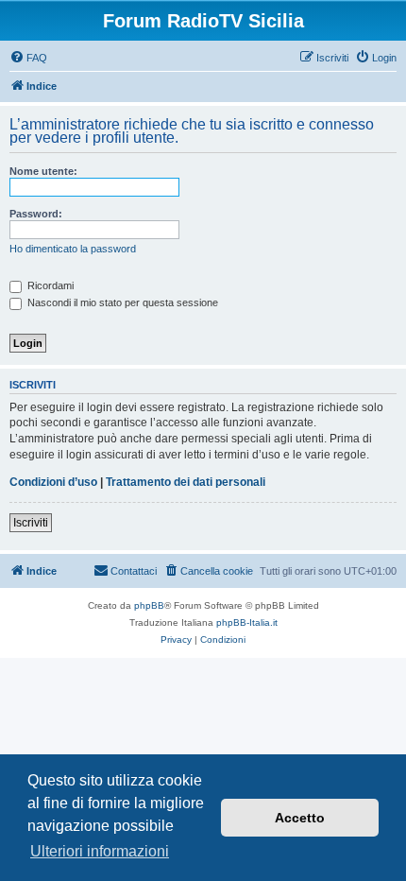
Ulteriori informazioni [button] (99, 851)
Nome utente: (43, 171)
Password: (35, 213)
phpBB (149, 605)
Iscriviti (30, 522)
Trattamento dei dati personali (185, 482)
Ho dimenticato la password (72, 248)
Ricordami (49, 285)
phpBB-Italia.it (247, 622)
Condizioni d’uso (53, 482)
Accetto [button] (300, 817)
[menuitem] (28, 57)
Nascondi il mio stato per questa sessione (121, 302)
